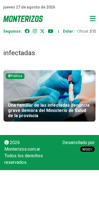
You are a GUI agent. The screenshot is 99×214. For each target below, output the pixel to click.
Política (16, 76)
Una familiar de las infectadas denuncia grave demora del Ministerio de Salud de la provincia (49, 110)
